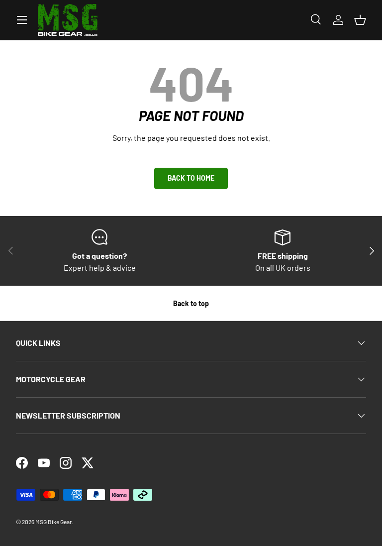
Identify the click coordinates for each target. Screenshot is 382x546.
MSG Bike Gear (53, 521)
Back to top (191, 303)
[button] (360, 20)
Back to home (191, 178)
